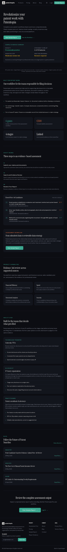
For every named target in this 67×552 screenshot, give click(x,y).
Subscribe (22, 539)
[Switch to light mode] (46, 2)
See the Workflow (28, 37)
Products (20, 3)
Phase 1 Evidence (33, 535)
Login (51, 3)
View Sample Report (12, 37)
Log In (45, 510)
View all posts (58, 443)
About (34, 3)
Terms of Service (59, 529)
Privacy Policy (58, 526)
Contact (44, 532)
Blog (40, 3)
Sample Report (59, 3)
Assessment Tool (33, 526)
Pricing (28, 3)
